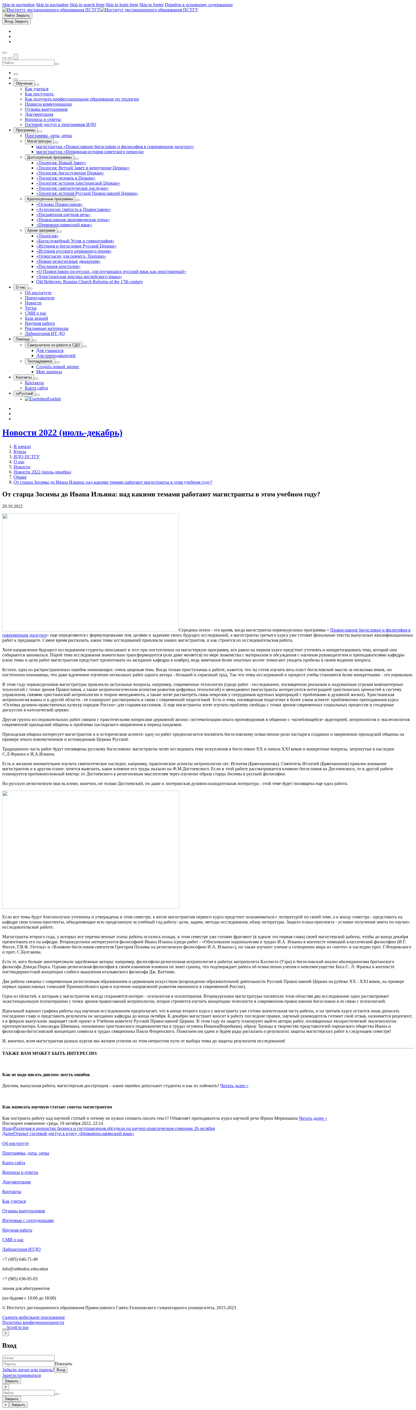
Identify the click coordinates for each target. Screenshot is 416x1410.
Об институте (15, 1143)
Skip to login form (122, 4)
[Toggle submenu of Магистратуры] (56, 142)
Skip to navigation (18, 4)
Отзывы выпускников (23, 1210)
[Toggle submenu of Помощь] (34, 340)
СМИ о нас (13, 1239)
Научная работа (17, 1230)
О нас (19, 461)
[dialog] (208, 1357)
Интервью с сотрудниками (28, 1220)
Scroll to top (18, 1327)
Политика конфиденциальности (33, 1322)
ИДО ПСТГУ (27, 456)
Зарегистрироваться (21, 1375)
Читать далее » (234, 1085)
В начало (22, 446)
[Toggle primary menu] (4, 53)
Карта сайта (13, 1162)
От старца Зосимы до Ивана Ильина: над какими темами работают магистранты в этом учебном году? (113, 482)
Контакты (11, 1191)
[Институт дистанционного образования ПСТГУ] (100, 9)
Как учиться (14, 1201)
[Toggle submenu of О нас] (30, 288)
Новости (22, 466)
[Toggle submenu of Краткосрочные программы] (78, 200)
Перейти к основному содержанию (199, 4)
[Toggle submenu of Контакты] (36, 378)
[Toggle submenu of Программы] (40, 131)
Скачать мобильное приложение (33, 1317)
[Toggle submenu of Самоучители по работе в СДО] (84, 346)
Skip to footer (151, 4)
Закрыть (12, 1381)
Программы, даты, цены (25, 1153)
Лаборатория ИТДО (21, 1249)
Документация (16, 1181)
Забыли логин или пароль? (28, 1369)
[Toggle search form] (16, 57)
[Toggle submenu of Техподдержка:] (57, 362)
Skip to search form (87, 4)
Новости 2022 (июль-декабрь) (62, 432)
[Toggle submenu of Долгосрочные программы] (76, 158)
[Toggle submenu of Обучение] (37, 85)
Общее (20, 477)
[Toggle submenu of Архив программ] (59, 231)
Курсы (20, 451)
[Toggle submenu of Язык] (37, 395)
